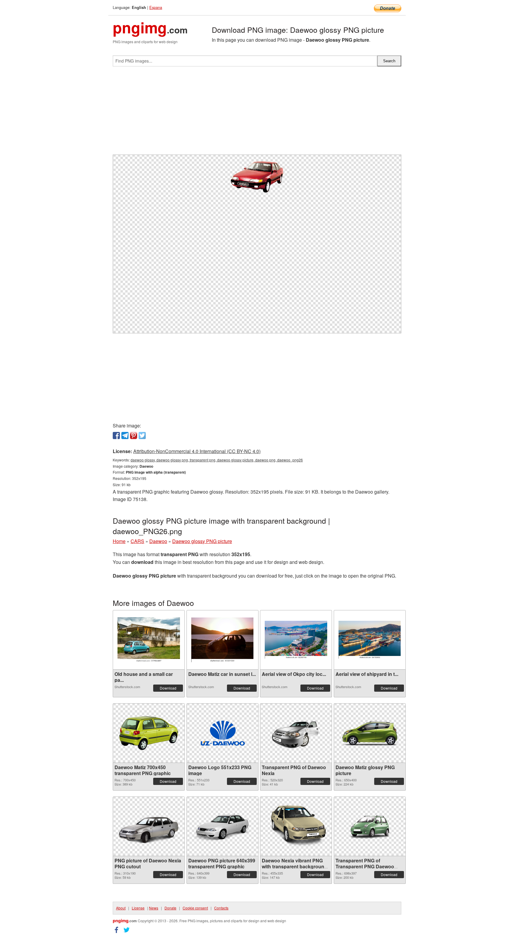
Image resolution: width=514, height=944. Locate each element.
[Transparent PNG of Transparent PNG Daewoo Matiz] (369, 826)
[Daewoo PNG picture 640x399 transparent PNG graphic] (222, 826)
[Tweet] (142, 435)
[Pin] (133, 435)
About (121, 907)
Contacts (221, 907)
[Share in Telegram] (124, 435)
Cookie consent (195, 907)
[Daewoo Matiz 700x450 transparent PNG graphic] (148, 733)
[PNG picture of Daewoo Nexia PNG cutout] (148, 826)
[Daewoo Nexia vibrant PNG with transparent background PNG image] (296, 826)
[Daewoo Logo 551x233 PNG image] (222, 733)
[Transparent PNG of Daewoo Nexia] (296, 733)
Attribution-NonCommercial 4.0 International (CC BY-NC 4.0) (197, 451)
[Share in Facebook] (116, 435)
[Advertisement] (257, 113)
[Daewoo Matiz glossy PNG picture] (369, 733)
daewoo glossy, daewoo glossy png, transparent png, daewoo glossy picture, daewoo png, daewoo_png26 (217, 459)
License (138, 907)
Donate (170, 907)
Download (168, 687)
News (153, 907)
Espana (155, 7)
